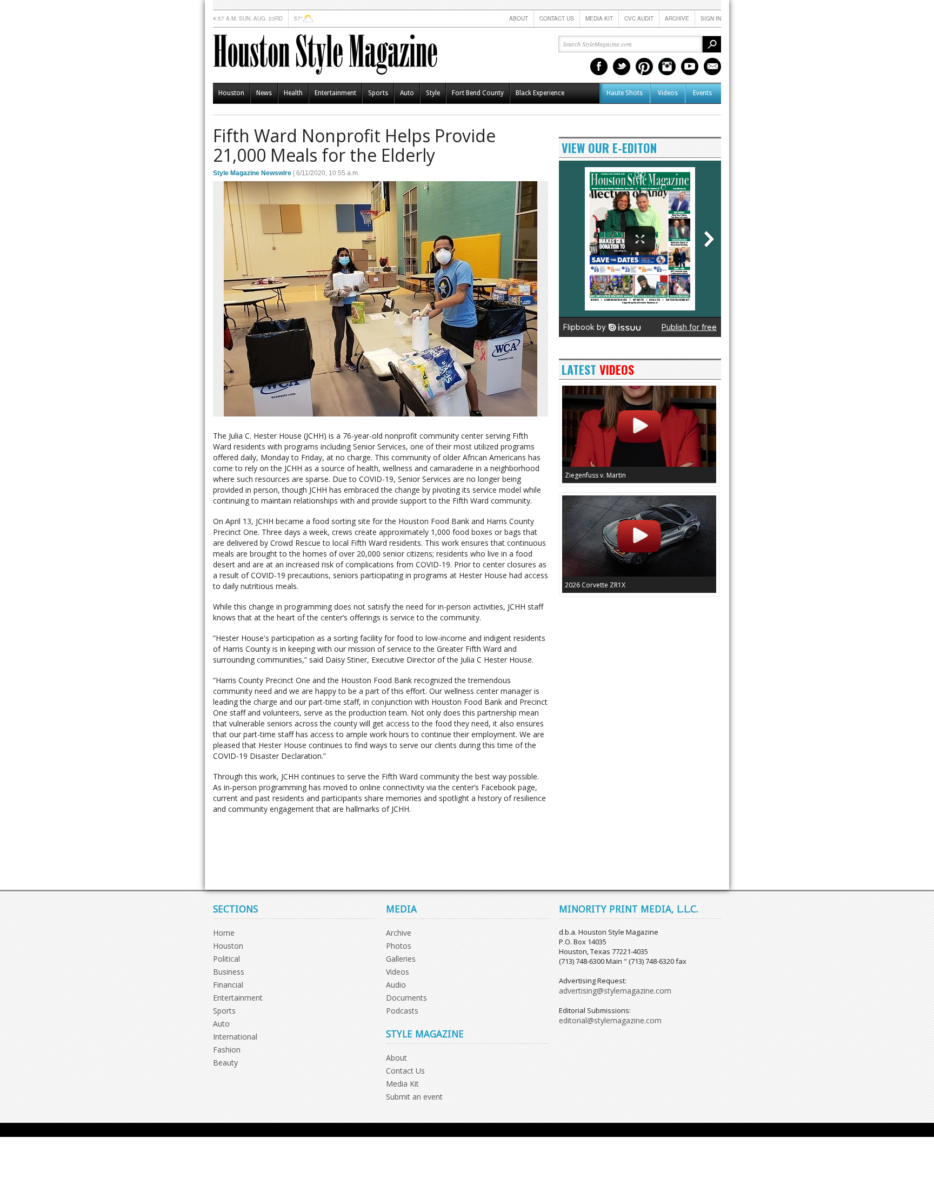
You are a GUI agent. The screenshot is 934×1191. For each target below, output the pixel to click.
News (264, 93)
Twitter (621, 66)
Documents (406, 998)
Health (293, 93)
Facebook (599, 66)
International (235, 1036)
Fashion (227, 1049)
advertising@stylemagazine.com (615, 990)
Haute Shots (624, 93)
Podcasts (402, 1010)
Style (433, 93)
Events (702, 93)
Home (224, 933)
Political (226, 959)
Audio (396, 985)
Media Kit (599, 18)
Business (228, 972)
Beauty (225, 1062)
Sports (378, 93)
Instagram (667, 66)
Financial (228, 985)
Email (712, 66)
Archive (677, 18)
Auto (407, 93)
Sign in (710, 18)
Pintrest (644, 66)
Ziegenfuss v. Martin (595, 475)
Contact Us (556, 18)
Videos (668, 93)
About (518, 18)
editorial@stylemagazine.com (610, 1020)
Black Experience (540, 93)
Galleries (401, 959)
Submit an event (414, 1096)
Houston (231, 93)
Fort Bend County (478, 93)
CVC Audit (638, 18)
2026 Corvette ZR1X (595, 585)
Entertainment (335, 93)
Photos (398, 946)
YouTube (689, 66)
